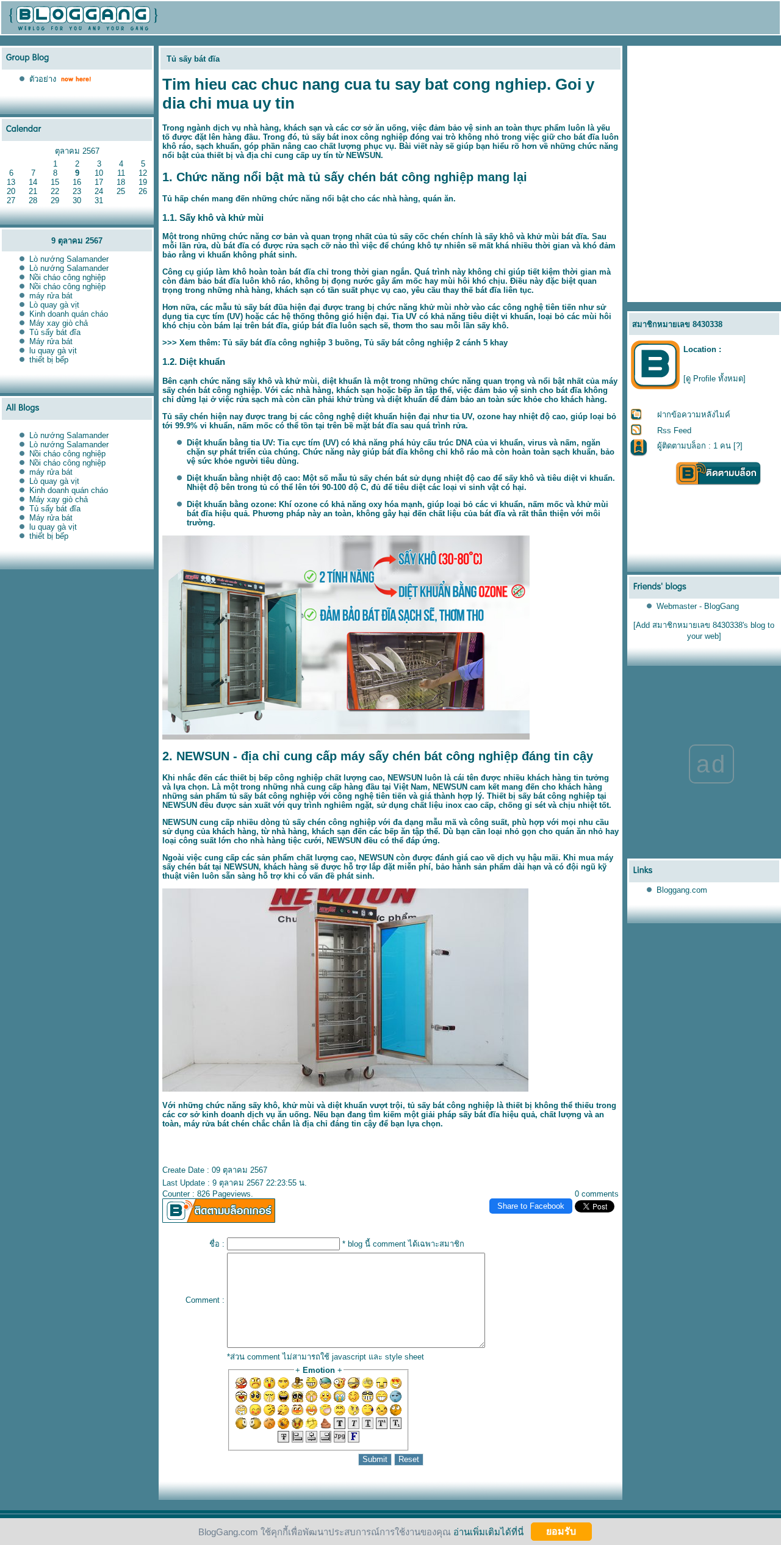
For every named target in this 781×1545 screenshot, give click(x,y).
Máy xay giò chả (58, 323)
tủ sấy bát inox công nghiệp (355, 137)
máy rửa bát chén (217, 1123)
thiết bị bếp (48, 359)
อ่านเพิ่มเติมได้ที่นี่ (488, 1531)
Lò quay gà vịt (54, 304)
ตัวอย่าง (42, 79)
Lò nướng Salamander (69, 259)
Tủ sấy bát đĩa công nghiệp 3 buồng (291, 342)
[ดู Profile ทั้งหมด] (714, 378)
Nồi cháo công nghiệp (67, 277)
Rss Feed (674, 430)
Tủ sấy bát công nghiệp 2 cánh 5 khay (436, 342)
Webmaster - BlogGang (698, 606)
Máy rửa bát (51, 341)
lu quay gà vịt (53, 350)
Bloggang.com (682, 890)
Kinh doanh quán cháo (68, 314)
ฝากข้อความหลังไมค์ (693, 414)
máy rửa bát (51, 295)
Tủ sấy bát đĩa (55, 332)
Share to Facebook (530, 1206)
